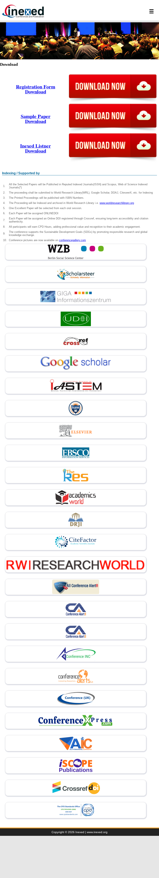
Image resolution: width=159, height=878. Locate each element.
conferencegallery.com (72, 240)
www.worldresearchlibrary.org (117, 203)
